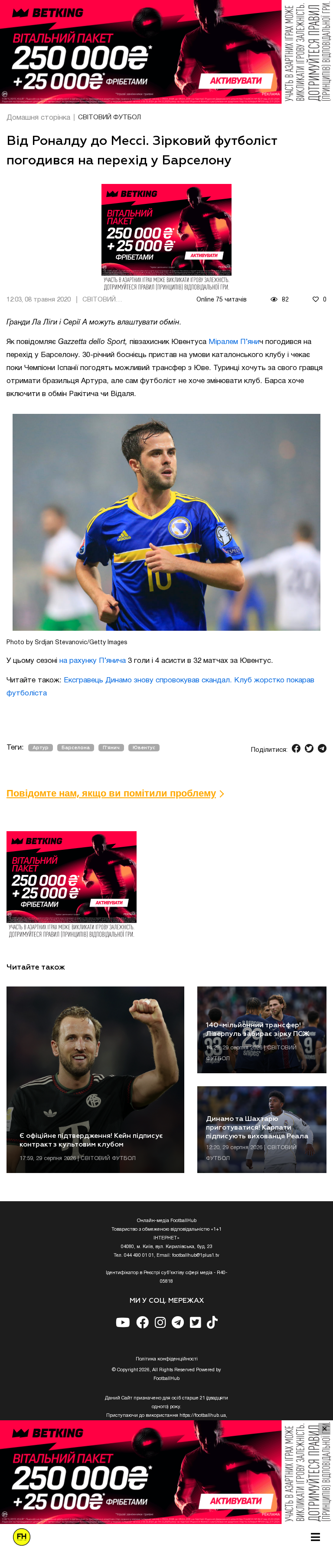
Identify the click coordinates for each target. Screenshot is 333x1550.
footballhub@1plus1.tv (195, 1255)
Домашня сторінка (38, 118)
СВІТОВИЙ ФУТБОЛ (109, 118)
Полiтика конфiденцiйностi (167, 1359)
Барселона (76, 747)
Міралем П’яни (234, 342)
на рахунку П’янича (92, 661)
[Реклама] (166, 52)
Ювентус (144, 747)
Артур (41, 747)
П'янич (111, 747)
